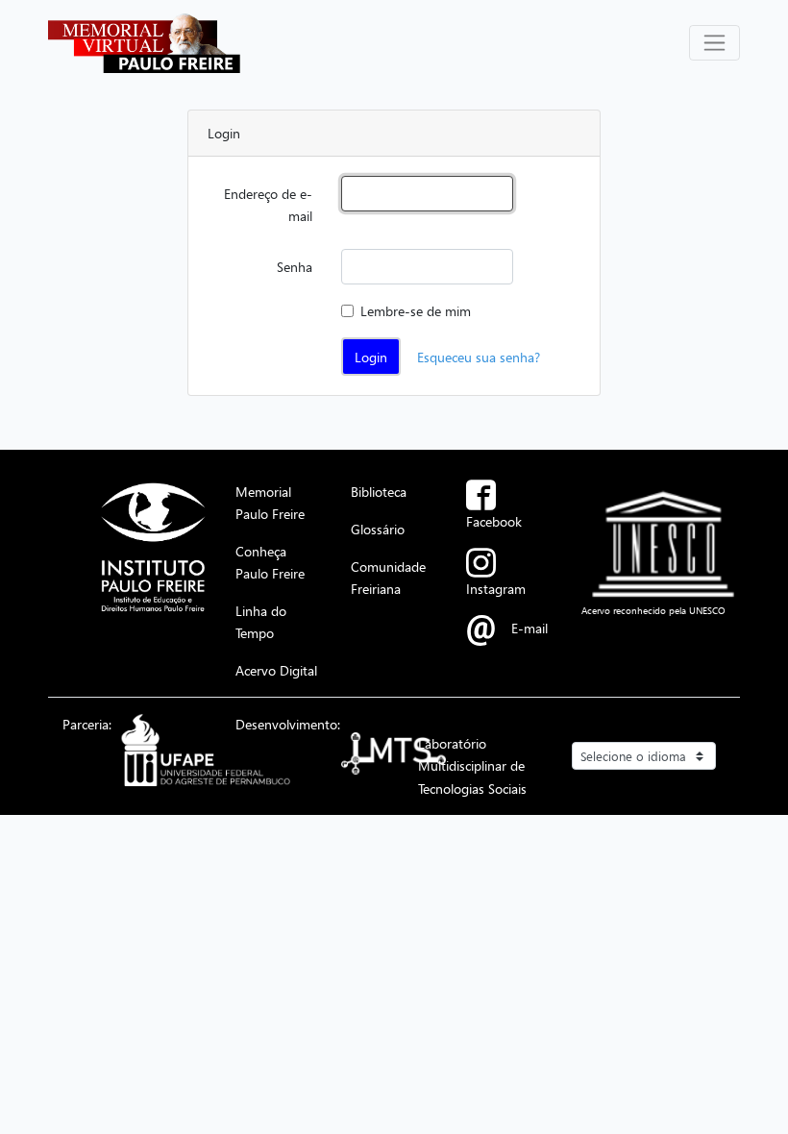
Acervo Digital (276, 669)
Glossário (378, 528)
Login (371, 356)
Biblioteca (378, 491)
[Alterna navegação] (714, 43)
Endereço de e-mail (268, 204)
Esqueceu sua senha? (478, 356)
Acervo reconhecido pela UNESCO (653, 610)
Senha (294, 266)
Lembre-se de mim (415, 310)
